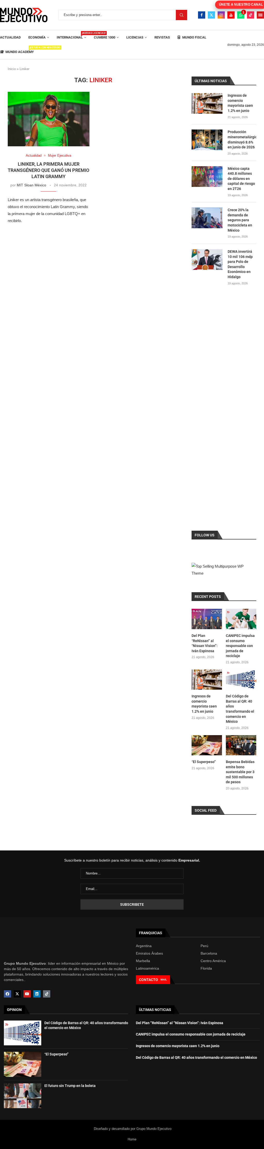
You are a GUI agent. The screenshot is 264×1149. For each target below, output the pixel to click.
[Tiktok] (250, 15)
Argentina (144, 946)
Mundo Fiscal (194, 37)
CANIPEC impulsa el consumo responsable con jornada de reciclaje (240, 646)
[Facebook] (201, 15)
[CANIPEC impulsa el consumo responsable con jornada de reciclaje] (241, 619)
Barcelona (209, 953)
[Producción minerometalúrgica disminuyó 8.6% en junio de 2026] (207, 140)
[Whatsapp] (240, 15)
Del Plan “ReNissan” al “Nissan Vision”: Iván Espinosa (205, 643)
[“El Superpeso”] (207, 745)
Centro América (213, 961)
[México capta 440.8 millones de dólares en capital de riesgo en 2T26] (207, 176)
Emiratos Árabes (149, 953)
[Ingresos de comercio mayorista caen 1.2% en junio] (207, 103)
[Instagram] (221, 15)
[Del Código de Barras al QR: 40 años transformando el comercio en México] (241, 679)
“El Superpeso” (204, 762)
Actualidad (10, 37)
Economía (37, 37)
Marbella (143, 961)
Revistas (162, 37)
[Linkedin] (36, 994)
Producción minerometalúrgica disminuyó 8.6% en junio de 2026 (242, 139)
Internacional (71, 35)
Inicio (12, 69)
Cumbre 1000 (104, 37)
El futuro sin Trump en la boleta (70, 1086)
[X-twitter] (17, 994)
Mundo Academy (19, 50)
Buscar (181, 15)
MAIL (164, 979)
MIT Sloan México (31, 185)
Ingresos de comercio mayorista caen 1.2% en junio (240, 103)
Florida (206, 968)
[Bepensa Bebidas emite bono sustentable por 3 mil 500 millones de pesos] (241, 745)
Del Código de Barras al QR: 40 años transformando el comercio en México (240, 709)
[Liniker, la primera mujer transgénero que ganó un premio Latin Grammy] (48, 119)
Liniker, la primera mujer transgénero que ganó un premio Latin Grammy (48, 170)
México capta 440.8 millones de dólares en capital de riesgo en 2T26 (241, 178)
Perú (204, 946)
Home (132, 1139)
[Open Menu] (260, 15)
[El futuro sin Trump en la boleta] (22, 1095)
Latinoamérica (147, 968)
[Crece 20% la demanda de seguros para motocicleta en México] (207, 218)
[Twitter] (211, 15)
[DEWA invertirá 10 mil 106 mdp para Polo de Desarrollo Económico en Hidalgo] (207, 259)
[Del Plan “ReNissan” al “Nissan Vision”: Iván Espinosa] (207, 619)
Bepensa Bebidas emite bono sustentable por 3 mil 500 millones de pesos (240, 772)
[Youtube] (231, 15)
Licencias (134, 37)
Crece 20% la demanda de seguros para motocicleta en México (240, 220)
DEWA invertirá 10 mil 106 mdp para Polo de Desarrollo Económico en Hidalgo (240, 264)
